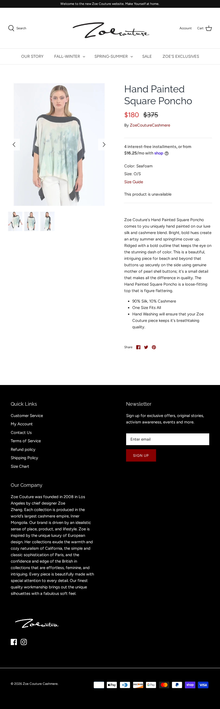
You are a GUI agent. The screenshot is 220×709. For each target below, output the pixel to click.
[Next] (104, 144)
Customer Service (27, 415)
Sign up (141, 456)
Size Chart (20, 466)
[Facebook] (14, 642)
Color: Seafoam (138, 166)
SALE (147, 56)
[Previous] (14, 144)
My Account (22, 424)
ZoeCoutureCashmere (150, 125)
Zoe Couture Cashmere (40, 684)
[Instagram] (24, 642)
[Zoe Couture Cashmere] (110, 28)
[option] (59, 144)
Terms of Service (26, 440)
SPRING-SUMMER (111, 56)
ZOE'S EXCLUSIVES (181, 56)
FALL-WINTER (67, 56)
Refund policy (23, 449)
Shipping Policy (24, 457)
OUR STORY (32, 56)
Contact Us (21, 432)
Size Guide (133, 181)
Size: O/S (132, 173)
